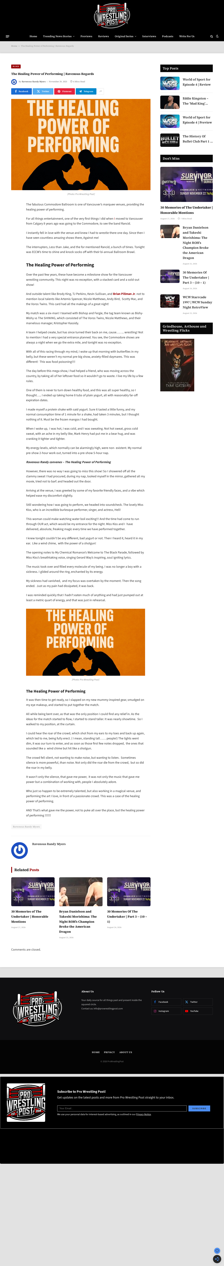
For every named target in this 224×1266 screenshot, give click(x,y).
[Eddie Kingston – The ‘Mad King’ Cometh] (170, 102)
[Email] (14, 249)
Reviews (103, 36)
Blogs (16, 66)
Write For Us (186, 36)
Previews (86, 36)
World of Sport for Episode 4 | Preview (197, 120)
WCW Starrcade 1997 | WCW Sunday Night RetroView (197, 302)
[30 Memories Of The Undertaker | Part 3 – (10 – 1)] (128, 891)
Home (33, 36)
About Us (125, 1052)
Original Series (124, 36)
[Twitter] (14, 222)
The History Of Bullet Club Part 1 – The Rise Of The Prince (197, 139)
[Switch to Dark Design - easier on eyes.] (217, 36)
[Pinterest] (14, 240)
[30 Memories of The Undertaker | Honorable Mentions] (33, 891)
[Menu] (7, 36)
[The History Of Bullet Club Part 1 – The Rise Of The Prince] (170, 140)
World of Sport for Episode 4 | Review (197, 82)
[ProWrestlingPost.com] (112, 16)
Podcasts (167, 36)
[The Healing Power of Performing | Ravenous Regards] (80, 144)
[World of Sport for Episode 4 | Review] (170, 83)
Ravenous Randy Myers (34, 81)
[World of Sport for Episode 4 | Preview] (170, 121)
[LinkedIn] (14, 231)
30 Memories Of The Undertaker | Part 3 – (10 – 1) (127, 916)
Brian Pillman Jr (124, 294)
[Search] (212, 36)
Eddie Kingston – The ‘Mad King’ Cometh (195, 101)
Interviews (149, 36)
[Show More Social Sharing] (100, 91)
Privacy (109, 1052)
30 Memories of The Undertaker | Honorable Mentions (29, 916)
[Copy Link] (14, 258)
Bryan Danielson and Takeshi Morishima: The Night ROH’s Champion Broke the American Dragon (78, 921)
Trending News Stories (57, 36)
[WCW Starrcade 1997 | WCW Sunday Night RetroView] (170, 301)
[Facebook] (14, 213)
